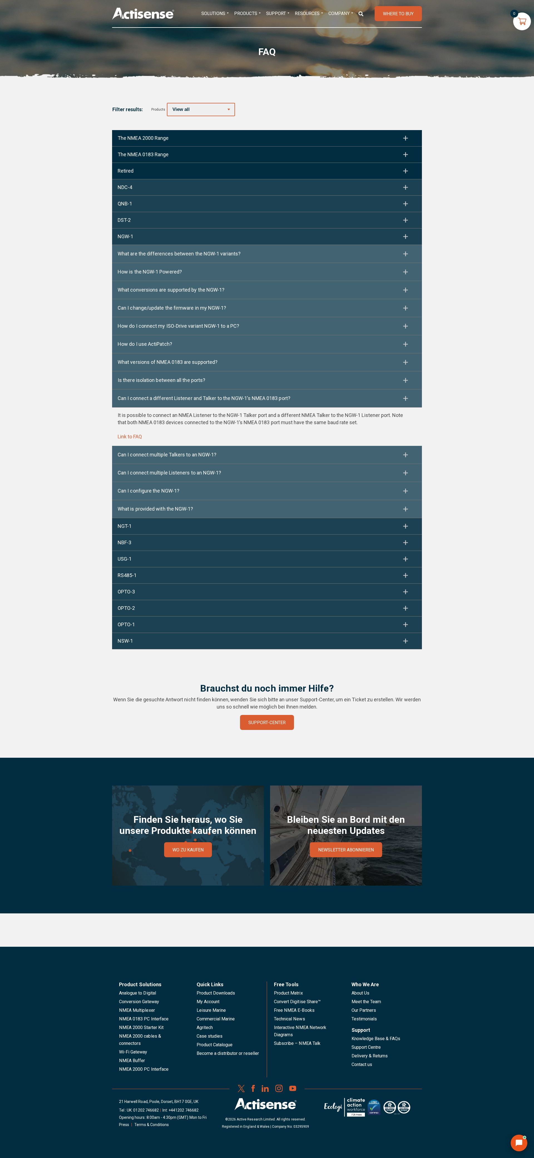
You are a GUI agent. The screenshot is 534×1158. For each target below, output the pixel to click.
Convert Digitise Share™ (297, 1001)
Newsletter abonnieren (346, 850)
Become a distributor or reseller (228, 1053)
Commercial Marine (216, 1019)
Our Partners (364, 1010)
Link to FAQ (130, 436)
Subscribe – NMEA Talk (297, 1043)
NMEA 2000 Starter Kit (141, 1027)
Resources (307, 13)
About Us (360, 993)
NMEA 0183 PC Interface (144, 1019)
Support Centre (366, 1047)
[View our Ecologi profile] (344, 1109)
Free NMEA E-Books (294, 1010)
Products (245, 13)
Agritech (205, 1027)
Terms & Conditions (151, 1124)
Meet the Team (366, 1001)
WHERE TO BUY (398, 13)
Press (124, 1124)
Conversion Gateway (139, 1001)
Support (276, 13)
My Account (208, 1001)
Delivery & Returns (370, 1055)
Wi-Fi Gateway (133, 1052)
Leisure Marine (211, 1010)
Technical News (289, 1019)
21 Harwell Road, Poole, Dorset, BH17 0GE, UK (158, 1101)
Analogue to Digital (137, 993)
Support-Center (267, 722)
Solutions (213, 13)
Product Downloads (216, 993)
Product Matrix (288, 993)
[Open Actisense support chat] (519, 1143)
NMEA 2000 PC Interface (144, 1069)
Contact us (362, 1064)
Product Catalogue (215, 1044)
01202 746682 (146, 1110)
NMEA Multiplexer (137, 1010)
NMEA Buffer (132, 1060)
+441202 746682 (184, 1110)
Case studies (210, 1036)
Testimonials (364, 1019)
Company (338, 13)
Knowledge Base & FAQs (376, 1038)
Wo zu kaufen (188, 850)
